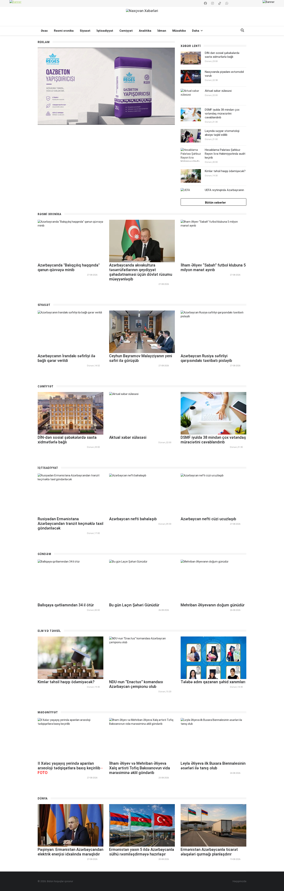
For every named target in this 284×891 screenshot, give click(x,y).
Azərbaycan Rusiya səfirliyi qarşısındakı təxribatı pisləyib (206, 358)
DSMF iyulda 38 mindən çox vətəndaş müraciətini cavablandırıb (222, 113)
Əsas (44, 30)
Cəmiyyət (126, 30)
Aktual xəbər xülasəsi (218, 90)
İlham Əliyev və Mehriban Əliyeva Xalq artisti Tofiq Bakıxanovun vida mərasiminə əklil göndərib (139, 768)
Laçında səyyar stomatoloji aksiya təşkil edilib (222, 133)
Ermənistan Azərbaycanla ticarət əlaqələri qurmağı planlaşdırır (209, 851)
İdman (161, 30)
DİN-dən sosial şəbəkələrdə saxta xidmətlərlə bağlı (222, 55)
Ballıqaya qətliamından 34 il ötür (66, 605)
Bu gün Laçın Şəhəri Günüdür (134, 605)
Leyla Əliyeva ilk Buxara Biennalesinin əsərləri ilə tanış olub (213, 765)
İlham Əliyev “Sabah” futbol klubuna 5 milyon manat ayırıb (213, 267)
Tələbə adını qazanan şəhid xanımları (213, 682)
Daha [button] (196, 30)
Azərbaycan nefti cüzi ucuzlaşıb (208, 519)
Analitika (145, 30)
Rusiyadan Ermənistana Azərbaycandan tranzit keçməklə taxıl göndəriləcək (70, 523)
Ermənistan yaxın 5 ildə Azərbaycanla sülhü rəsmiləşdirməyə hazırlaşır (141, 851)
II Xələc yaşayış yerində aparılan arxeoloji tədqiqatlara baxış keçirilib (70, 768)
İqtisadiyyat (105, 30)
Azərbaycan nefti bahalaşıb (133, 519)
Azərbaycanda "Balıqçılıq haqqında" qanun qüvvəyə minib (69, 267)
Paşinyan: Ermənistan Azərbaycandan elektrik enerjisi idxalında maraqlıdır (70, 851)
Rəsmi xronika (64, 30)
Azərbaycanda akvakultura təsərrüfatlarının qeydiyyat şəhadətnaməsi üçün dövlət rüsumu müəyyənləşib (140, 272)
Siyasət (85, 30)
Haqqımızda (239, 881)
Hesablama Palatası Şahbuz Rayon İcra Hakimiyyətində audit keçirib (225, 153)
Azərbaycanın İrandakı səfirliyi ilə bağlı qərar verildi (66, 358)
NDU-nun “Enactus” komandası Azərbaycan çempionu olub (136, 684)
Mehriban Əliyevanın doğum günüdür (213, 605)
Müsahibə (179, 30)
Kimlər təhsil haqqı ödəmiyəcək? (225, 171)
